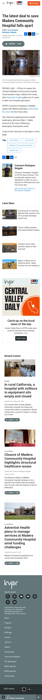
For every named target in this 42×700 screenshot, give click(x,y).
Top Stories (29, 140)
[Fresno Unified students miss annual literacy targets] (9, 231)
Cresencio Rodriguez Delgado (10, 31)
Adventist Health (14, 97)
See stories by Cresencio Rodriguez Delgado (25, 189)
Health (6, 381)
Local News (14, 140)
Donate (35, 3)
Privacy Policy (9, 652)
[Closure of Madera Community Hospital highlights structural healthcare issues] (19, 438)
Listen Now (21, 338)
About (6, 618)
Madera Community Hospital (21, 145)
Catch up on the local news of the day (21, 322)
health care (14, 150)
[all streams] (39, 697)
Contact (7, 637)
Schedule (7, 628)
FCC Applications (10, 661)
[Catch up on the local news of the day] (21, 297)
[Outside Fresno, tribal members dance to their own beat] (9, 248)
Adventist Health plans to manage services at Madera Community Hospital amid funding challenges (20, 537)
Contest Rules (9, 676)
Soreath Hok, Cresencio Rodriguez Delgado (17, 471)
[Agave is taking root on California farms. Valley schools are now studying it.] (9, 264)
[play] (3, 697)
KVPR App (8, 632)
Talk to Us (7, 642)
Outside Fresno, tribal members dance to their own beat (27, 246)
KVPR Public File (10, 671)
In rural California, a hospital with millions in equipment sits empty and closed (20, 390)
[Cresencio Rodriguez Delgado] (7, 170)
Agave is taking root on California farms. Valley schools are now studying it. (29, 263)
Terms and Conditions (12, 657)
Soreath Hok (8, 401)
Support (7, 647)
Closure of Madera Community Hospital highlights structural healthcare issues (20, 460)
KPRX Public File (10, 666)
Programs (8, 623)
